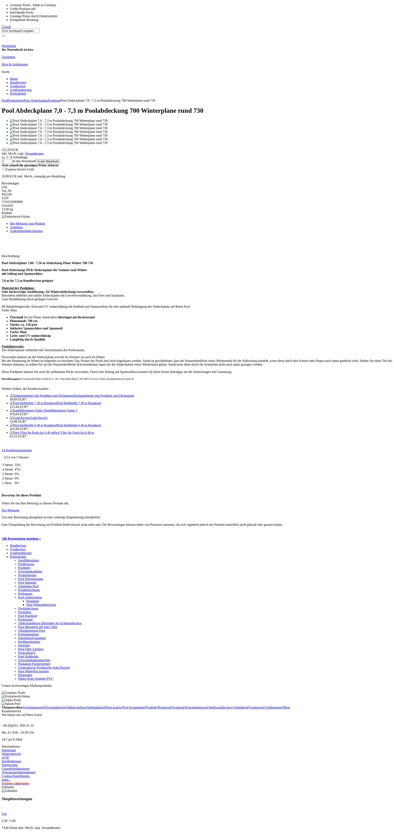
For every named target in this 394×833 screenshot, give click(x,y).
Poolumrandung (28, 634)
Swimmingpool (33, 707)
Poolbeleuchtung (29, 590)
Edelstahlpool (96, 707)
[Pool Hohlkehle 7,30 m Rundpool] (33, 403)
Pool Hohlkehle (28, 656)
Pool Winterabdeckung (41, 604)
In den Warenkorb (48, 161)
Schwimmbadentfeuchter (34, 660)
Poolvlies (24, 645)
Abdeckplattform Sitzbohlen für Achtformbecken (49, 623)
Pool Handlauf (27, 616)
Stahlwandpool (77, 707)
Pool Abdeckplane (36, 100)
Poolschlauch (26, 653)
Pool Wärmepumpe (30, 579)
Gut (4, 814)
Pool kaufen (113, 707)
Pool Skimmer (27, 582)
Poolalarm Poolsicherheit (34, 664)
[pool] (6, 27)
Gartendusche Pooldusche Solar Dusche (44, 667)
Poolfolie (151, 707)
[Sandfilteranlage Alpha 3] (27, 410)
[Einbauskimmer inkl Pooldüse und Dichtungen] (42, 395)
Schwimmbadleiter (30, 571)
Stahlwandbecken (219, 707)
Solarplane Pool (28, 586)
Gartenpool (256, 707)
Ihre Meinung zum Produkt (27, 223)
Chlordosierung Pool (31, 630)
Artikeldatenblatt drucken (26, 231)
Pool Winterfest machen (33, 671)
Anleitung (16, 227)
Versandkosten (34, 153)
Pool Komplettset (133, 707)
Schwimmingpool (196, 707)
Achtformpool (274, 707)
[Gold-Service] (20, 418)
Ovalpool (178, 707)
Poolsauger (25, 593)
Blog (287, 707)
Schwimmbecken (55, 707)
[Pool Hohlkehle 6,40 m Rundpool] (33, 425)
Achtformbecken (21, 90)
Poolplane (54, 100)
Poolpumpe (25, 619)
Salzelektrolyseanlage (32, 638)
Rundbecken (18, 82)
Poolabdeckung (28, 608)
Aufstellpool (240, 707)
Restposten (25, 675)
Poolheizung (26, 564)
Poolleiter (24, 568)
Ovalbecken (17, 86)
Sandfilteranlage (28, 560)
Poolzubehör (18, 93)
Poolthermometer (29, 641)
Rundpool (164, 707)
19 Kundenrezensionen (17, 450)
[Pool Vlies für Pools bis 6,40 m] (32, 432)
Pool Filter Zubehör (31, 649)
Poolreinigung (27, 575)
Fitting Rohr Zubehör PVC (35, 678)
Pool (5, 100)
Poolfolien (24, 612)
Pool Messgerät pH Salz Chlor (37, 627)
